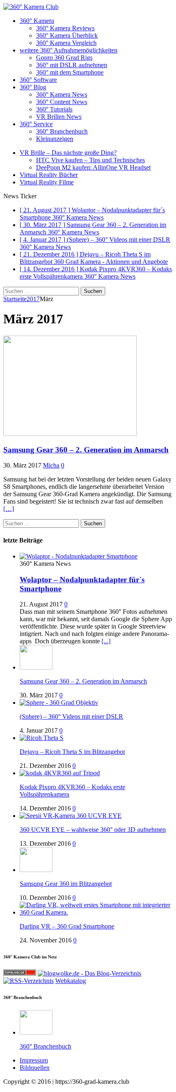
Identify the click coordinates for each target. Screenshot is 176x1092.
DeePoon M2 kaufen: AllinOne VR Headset (93, 167)
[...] (106, 641)
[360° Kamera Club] (88, 7)
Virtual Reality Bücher (49, 174)
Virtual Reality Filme (47, 182)
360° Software (38, 79)
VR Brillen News (58, 116)
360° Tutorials (54, 109)
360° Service (36, 123)
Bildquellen (35, 1067)
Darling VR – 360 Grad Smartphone (67, 926)
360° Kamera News (61, 94)
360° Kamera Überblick (67, 35)
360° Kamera (37, 20)
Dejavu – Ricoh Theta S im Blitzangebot (72, 751)
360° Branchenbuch (62, 131)
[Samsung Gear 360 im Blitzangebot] (36, 869)
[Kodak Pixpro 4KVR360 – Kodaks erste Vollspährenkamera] (60, 773)
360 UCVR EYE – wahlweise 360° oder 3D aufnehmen (93, 829)
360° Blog (33, 87)
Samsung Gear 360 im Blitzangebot (66, 883)
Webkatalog (70, 980)
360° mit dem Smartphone (70, 72)
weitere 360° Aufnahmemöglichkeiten (68, 50)
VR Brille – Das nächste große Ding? (68, 152)
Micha (51, 465)
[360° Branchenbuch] (36, 1032)
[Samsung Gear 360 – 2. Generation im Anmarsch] (36, 667)
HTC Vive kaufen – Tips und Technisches (90, 160)
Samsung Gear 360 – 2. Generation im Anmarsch (86, 449)
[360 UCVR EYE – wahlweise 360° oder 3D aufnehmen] (71, 815)
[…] (8, 508)
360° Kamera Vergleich (66, 42)
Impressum (34, 1060)
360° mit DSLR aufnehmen (71, 64)
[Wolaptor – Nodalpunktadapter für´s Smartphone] (79, 556)
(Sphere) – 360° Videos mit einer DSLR (71, 716)
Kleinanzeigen (54, 138)
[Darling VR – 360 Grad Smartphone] (96, 912)
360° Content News (61, 101)
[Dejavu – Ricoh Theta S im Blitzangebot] (41, 737)
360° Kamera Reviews (65, 28)
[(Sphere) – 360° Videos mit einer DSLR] (59, 702)
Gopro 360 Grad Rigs (64, 57)
